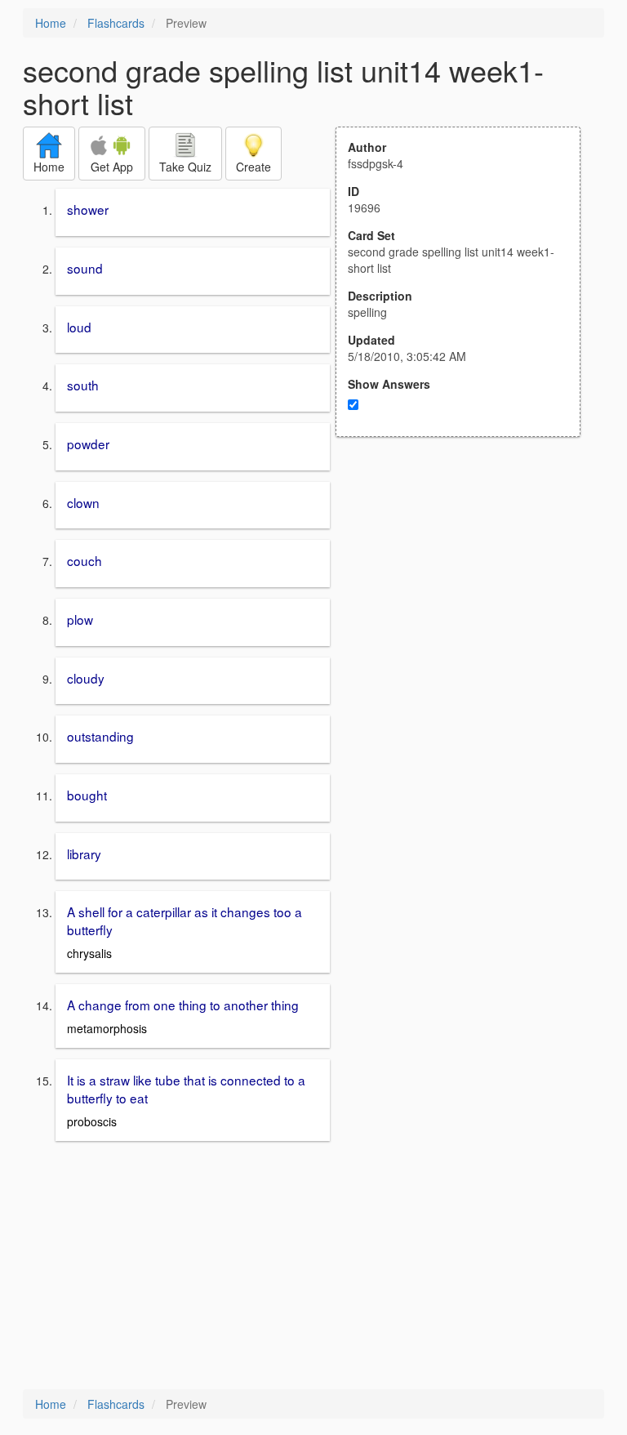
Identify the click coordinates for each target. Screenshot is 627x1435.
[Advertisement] (467, 597)
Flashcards (116, 23)
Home (50, 23)
